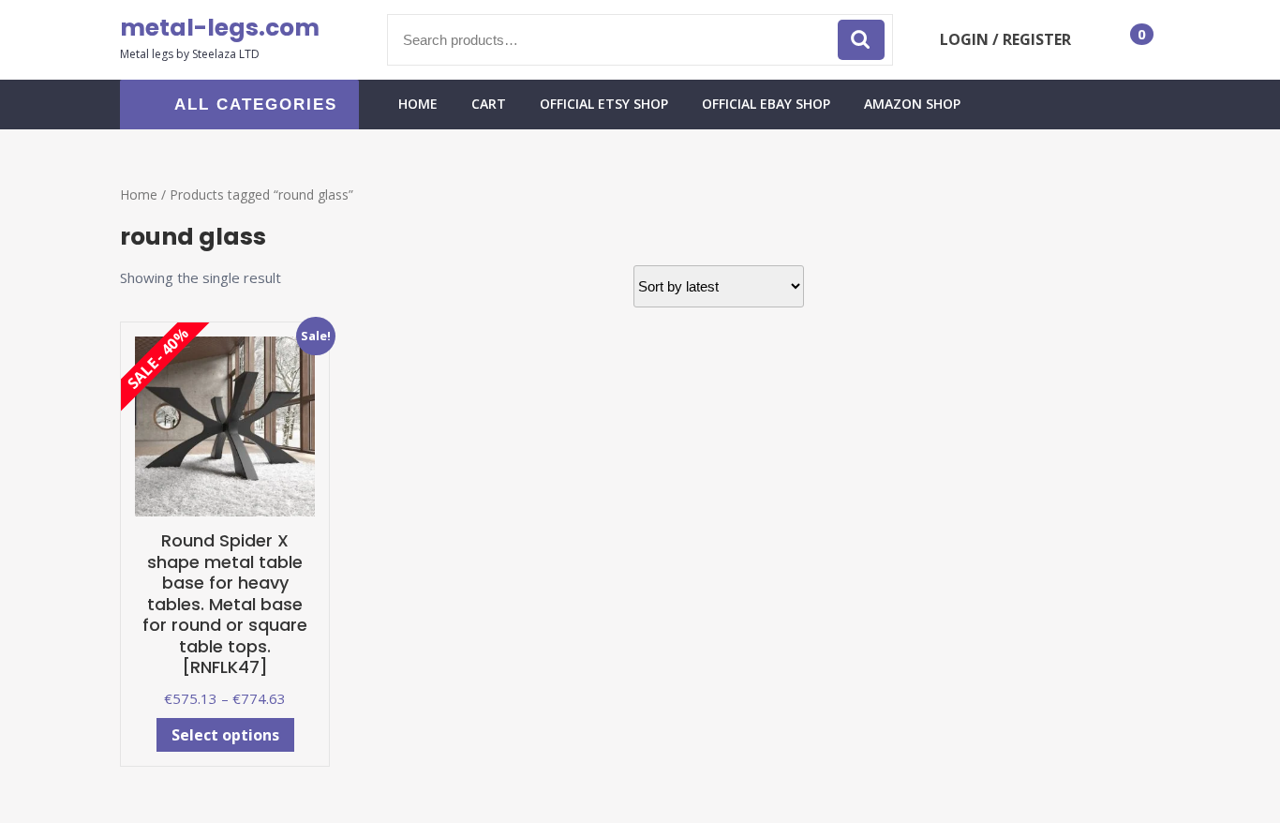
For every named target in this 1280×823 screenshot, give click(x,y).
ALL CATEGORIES (255, 104)
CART (488, 103)
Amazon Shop (912, 103)
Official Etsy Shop (604, 103)
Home (138, 194)
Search (861, 40)
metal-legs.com (220, 27)
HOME (418, 103)
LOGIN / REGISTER (1005, 39)
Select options (225, 735)
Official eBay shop (766, 103)
